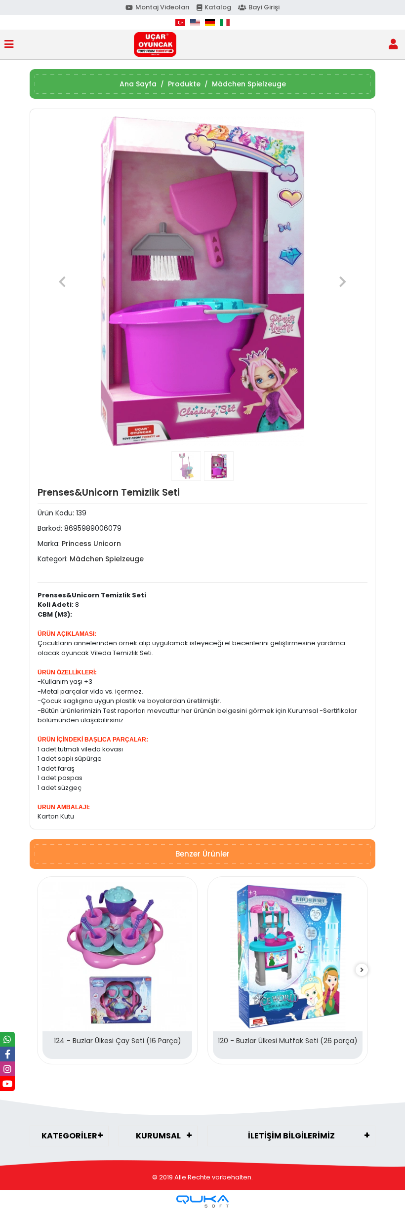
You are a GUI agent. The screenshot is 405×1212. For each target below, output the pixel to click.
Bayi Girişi (264, 7)
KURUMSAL (158, 1135)
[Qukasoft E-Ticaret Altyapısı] (202, 1201)
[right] (362, 970)
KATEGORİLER (69, 1135)
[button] (62, 281)
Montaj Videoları (162, 7)
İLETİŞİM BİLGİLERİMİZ (291, 1135)
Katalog (217, 7)
